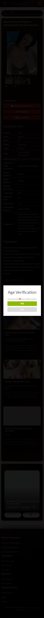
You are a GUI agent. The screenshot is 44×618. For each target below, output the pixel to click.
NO (22, 309)
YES (22, 303)
